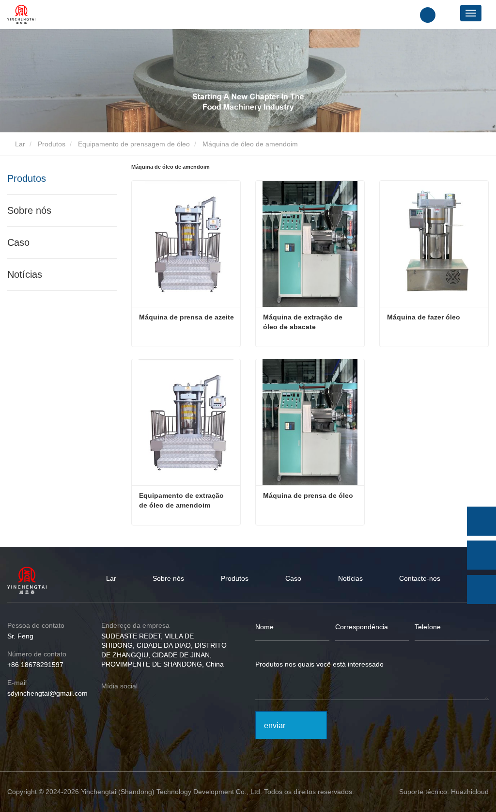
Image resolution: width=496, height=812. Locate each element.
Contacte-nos (419, 578)
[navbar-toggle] (470, 13)
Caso (18, 242)
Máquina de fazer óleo (423, 317)
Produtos (51, 144)
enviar (274, 725)
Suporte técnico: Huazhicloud (444, 792)
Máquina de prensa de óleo (308, 495)
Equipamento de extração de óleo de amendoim (182, 500)
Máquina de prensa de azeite (186, 317)
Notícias (24, 274)
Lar (19, 144)
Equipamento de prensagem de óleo (134, 144)
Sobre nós (29, 210)
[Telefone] (481, 521)
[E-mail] (481, 555)
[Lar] (21, 14)
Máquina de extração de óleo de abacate (303, 322)
